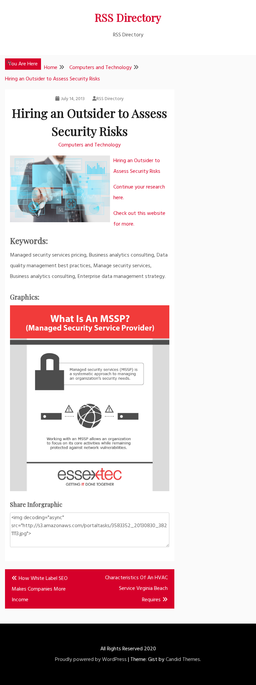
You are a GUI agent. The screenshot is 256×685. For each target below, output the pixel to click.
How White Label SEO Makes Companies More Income (40, 589)
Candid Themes (183, 659)
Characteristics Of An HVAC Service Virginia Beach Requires (136, 589)
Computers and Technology (89, 145)
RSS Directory (128, 17)
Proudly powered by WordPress (91, 659)
